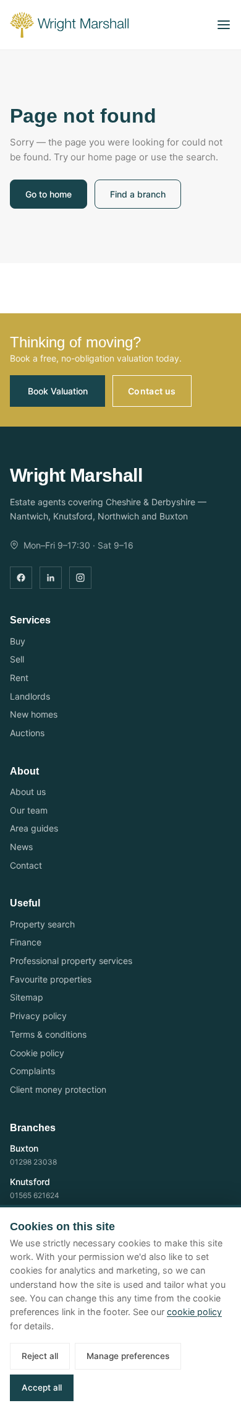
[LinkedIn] (51, 578)
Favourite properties (50, 979)
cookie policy (194, 1311)
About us (28, 791)
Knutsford (30, 1181)
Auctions (27, 733)
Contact (26, 865)
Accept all (42, 1387)
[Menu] (223, 24)
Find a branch (138, 194)
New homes (33, 714)
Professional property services (71, 960)
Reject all (40, 1356)
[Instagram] (80, 578)
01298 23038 (33, 1161)
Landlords (30, 696)
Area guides (34, 828)
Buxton (24, 1148)
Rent (19, 677)
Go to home (48, 194)
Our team (29, 810)
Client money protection (58, 1089)
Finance (25, 942)
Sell (17, 659)
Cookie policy (37, 1053)
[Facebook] (21, 578)
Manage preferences (128, 1356)
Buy (17, 641)
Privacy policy (38, 1015)
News (21, 846)
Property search (42, 924)
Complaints (32, 1071)
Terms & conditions (48, 1034)
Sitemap (26, 997)
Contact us (152, 391)
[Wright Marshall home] (69, 25)
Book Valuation (58, 391)
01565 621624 (34, 1195)
